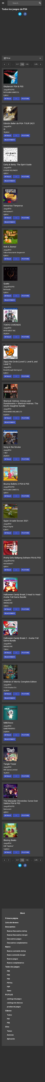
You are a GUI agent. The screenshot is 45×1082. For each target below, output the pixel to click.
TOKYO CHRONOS (12, 325)
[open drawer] (3, 3)
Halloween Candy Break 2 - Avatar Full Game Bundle (20, 639)
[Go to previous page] (4, 64)
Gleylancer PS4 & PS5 (13, 86)
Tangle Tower (9, 764)
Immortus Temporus (13, 205)
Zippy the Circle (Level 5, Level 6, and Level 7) (20, 362)
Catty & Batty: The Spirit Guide (17, 164)
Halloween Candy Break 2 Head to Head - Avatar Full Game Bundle (22, 595)
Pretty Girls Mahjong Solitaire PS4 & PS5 (22, 557)
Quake (6, 283)
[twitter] (20, 14)
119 (27, 64)
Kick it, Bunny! (9, 246)
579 (36, 64)
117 (17, 64)
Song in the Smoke (12, 447)
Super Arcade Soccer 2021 (15, 521)
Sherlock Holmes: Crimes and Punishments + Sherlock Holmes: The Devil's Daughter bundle (20, 403)
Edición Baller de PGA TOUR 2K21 (19, 123)
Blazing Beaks (9, 840)
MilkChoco (8, 723)
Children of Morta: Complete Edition (20, 681)
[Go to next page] (40, 64)
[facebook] (25, 14)
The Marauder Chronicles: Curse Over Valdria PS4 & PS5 (20, 802)
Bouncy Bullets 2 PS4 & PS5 (16, 484)
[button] (22, 58)
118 (22, 64)
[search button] (40, 3)
